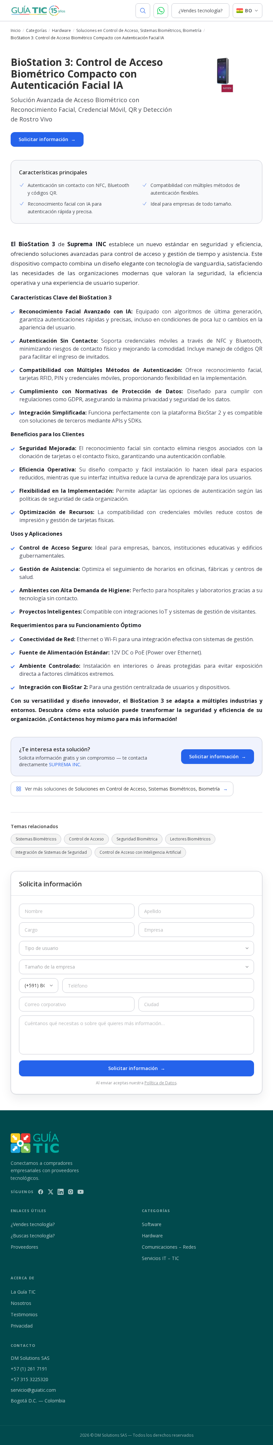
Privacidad (22, 1326)
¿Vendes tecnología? (200, 10)
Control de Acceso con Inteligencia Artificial (140, 852)
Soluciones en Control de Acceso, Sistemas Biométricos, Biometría (138, 30)
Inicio (16, 30)
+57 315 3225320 (29, 1379)
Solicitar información (47, 139)
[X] (51, 1192)
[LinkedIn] (61, 1192)
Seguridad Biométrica (137, 839)
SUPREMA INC (64, 764)
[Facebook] (41, 1192)
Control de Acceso (86, 839)
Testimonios (24, 1314)
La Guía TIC (23, 1292)
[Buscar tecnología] (143, 10)
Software (151, 1224)
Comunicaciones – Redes (169, 1247)
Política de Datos (160, 1083)
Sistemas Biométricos (36, 839)
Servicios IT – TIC (160, 1258)
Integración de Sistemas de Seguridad (51, 852)
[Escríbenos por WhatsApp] (160, 10)
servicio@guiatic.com (33, 1390)
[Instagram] (71, 1192)
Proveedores (24, 1247)
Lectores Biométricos (190, 839)
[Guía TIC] (38, 11)
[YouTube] (81, 1192)
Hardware (61, 30)
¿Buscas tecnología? (33, 1235)
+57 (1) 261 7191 (29, 1368)
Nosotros (21, 1303)
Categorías (36, 30)
